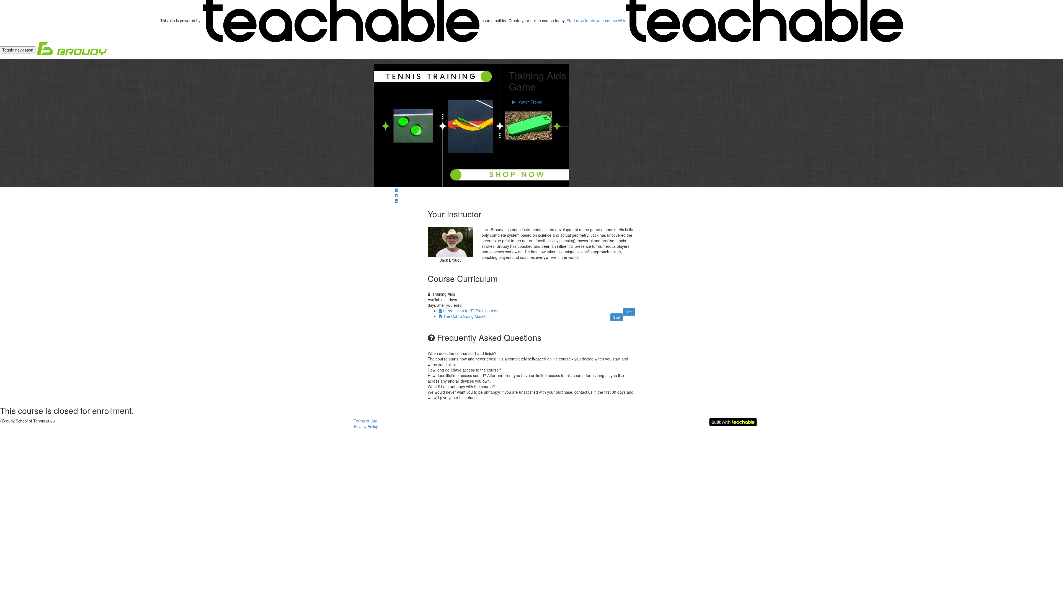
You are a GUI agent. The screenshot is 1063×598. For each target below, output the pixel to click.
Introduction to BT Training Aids (470, 310)
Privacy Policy (366, 426)
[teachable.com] (341, 20)
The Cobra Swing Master (465, 316)
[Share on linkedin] (396, 201)
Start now (575, 20)
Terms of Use (365, 421)
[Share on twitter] (396, 195)
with (604, 20)
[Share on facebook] (396, 190)
